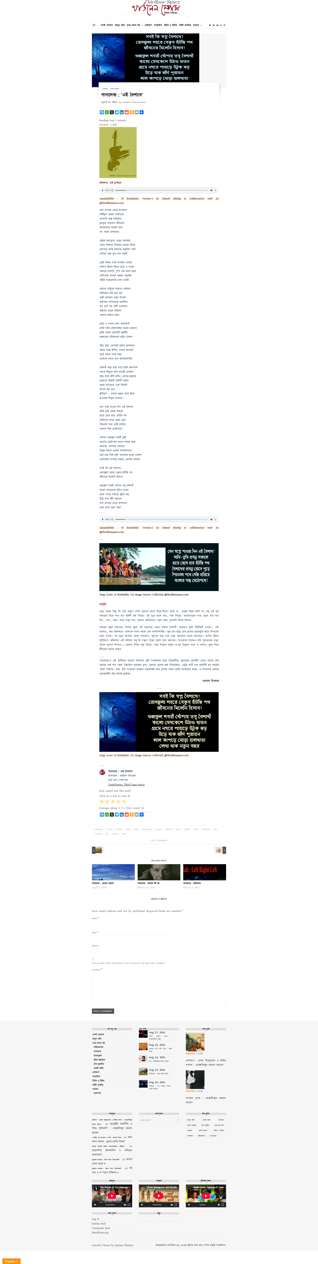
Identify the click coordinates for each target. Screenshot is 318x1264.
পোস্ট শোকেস (107, 25)
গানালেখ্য (105, 89)
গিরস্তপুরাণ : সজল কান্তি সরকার (158, 1074)
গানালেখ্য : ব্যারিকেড (192, 883)
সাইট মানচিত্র (185, 25)
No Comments (159, 840)
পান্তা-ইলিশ (187, 830)
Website (95, 945)
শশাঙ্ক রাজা (115, 834)
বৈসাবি (215, 830)
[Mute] (125, 1205)
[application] (112, 1196)
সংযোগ (196, 25)
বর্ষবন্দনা (196, 830)
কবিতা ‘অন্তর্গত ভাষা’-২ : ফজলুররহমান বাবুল (160, 1037)
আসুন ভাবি (120, 25)
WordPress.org (100, 1233)
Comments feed (101, 1228)
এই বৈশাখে (110, 830)
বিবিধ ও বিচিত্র (170, 25)
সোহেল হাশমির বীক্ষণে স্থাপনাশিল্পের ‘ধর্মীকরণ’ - (109, 1146)
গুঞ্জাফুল (137, 830)
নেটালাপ (148, 25)
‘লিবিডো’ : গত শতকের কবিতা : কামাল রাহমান (160, 1087)
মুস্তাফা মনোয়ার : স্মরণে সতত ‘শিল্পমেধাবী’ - (106, 1160)
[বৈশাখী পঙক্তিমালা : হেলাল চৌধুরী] (97, 850)
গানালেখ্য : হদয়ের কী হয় (148, 883)
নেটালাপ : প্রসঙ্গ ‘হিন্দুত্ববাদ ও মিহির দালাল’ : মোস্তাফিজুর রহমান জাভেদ (206, 1063)
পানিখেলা (178, 830)
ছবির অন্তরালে (99, 1059)
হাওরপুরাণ (98, 1055)
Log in (95, 1219)
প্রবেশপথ (97, 1093)
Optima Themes (124, 1245)
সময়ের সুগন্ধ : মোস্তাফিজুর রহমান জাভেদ (206, 1100)
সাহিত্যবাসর (98, 1047)
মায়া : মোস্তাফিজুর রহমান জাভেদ (159, 1061)
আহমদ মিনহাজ (99, 830)
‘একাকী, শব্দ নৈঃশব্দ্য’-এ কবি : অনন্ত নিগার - (107, 1137)
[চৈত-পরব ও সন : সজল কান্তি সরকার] (220, 850)
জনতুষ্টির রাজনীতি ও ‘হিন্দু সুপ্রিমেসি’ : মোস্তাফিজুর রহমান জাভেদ (112, 1128)
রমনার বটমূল (98, 834)
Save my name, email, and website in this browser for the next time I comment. (128, 963)
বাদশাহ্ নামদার (206, 830)
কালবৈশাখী (119, 830)
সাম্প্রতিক (158, 25)
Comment (97, 969)
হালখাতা (124, 834)
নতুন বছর (158, 830)
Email (95, 932)
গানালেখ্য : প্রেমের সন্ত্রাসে (103, 883)
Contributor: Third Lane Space (133, 102)
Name (95, 918)
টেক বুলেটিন (99, 1064)
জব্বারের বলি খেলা (147, 830)
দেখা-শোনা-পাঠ (133, 25)
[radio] (101, 802)
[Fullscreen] (129, 1205)
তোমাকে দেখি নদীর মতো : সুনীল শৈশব (160, 1050)
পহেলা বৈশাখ (168, 830)
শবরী (107, 834)
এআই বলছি (98, 1068)
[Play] (95, 1205)
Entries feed (99, 1224)
